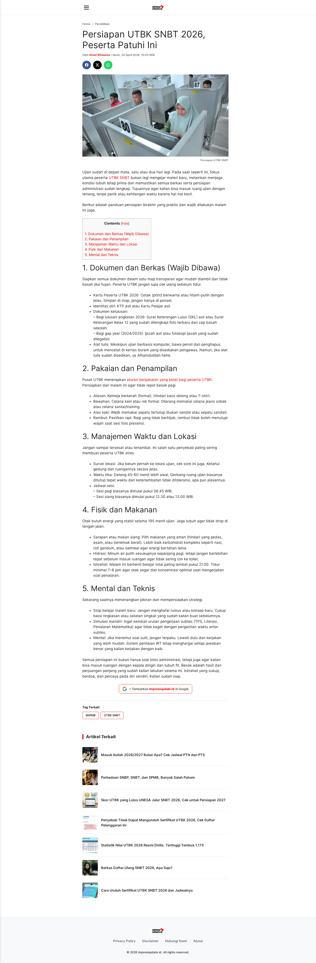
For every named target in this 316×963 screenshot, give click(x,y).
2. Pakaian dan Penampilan (106, 239)
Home (86, 24)
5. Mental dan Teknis (101, 255)
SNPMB (91, 715)
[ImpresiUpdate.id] (158, 7)
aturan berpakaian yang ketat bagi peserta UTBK (169, 379)
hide (125, 223)
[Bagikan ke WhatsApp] (108, 65)
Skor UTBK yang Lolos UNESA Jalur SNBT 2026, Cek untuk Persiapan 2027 (163, 800)
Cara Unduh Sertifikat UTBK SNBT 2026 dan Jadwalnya (147, 890)
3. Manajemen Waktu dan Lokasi (111, 244)
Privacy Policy (124, 941)
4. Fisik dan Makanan (102, 249)
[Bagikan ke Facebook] (86, 65)
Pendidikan (102, 24)
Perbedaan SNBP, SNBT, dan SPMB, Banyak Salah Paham (148, 777)
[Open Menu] (86, 7)
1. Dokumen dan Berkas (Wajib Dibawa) (117, 234)
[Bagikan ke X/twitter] (97, 65)
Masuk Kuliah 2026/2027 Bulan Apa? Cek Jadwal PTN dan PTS (153, 755)
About (198, 941)
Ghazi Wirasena (99, 55)
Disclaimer (150, 941)
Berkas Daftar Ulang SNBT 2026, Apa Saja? (136, 868)
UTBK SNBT (119, 178)
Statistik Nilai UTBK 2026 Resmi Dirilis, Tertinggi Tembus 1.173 (152, 845)
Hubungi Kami (176, 941)
